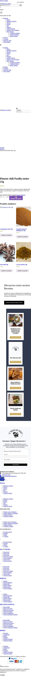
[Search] (21, 5)
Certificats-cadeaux (15, 33)
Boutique (5, 18)
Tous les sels (6, 559)
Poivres (8, 22)
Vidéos (5, 535)
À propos (5, 39)
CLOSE (2, 675)
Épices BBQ (6, 607)
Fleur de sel (6, 552)
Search (2, 5)
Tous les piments (7, 588)
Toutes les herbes (7, 640)
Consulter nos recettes (14, 302)
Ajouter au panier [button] (6, 235)
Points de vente (7, 40)
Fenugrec (5, 633)
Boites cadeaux (14, 36)
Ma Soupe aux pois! (15, 357)
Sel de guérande (7, 558)
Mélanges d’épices (11, 21)
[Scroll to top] (0, 665)
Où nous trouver (7, 532)
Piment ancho (6, 587)
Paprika (5, 581)
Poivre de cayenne (8, 556)
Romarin (5, 637)
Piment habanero (7, 582)
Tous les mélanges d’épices (10, 614)
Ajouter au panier (16, 198)
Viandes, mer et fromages (10, 512)
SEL (1, 549)
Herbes (8, 24)
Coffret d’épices (11, 28)
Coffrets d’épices (14, 34)
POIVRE (7, 549)
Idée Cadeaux (10, 31)
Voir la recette (15, 337)
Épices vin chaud (7, 608)
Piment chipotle (7, 585)
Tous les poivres (7, 561)
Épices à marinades (8, 613)
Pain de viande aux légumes (15, 409)
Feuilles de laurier (8, 639)
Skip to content (4, 0)
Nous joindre (6, 42)
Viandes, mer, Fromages (13, 30)
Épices (8, 20)
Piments (9, 27)
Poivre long (6, 555)
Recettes (5, 37)
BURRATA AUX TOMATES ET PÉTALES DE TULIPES (15, 331)
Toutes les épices (7, 493)
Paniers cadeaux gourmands (10, 513)
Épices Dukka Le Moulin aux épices (15, 383)
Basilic (5, 636)
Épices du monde (7, 611)
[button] (1, 13)
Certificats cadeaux (8, 516)
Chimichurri (6, 634)
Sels (8, 25)
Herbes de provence (8, 610)
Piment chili (6, 584)
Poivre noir (6, 553)
